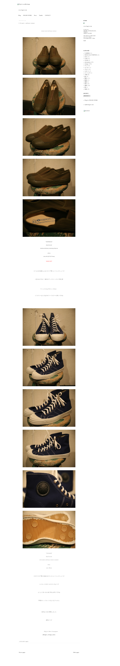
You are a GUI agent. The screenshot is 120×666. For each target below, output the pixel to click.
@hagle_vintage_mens (49, 634)
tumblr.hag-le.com (89, 104)
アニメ (86, 65)
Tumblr (41, 15)
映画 (86, 80)
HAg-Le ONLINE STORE (91, 100)
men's (27, 641)
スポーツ (87, 71)
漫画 (86, 82)
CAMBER (87, 53)
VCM (86, 58)
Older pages (76, 652)
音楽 (86, 89)
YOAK (86, 60)
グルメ (86, 69)
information (87, 62)
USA (86, 56)
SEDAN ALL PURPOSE (91, 55)
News (35, 15)
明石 (86, 78)
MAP (85, 40)
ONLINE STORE (27, 15)
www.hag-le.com (23, 10)
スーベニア (87, 73)
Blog (19, 15)
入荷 (86, 74)
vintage (86, 64)
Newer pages (22, 652)
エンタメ (87, 67)
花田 (86, 85)
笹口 (86, 83)
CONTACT (48, 15)
